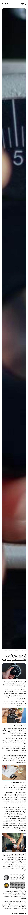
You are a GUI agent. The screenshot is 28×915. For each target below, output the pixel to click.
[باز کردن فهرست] (3, 4)
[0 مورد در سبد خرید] (5, 3)
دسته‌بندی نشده (8, 651)
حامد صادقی (15, 651)
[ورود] (7, 4)
